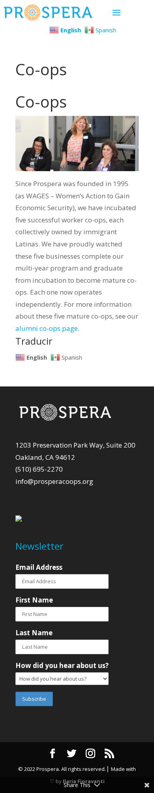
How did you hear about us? (62, 665)
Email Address (38, 567)
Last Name (34, 632)
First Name (34, 600)
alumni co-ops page (46, 328)
